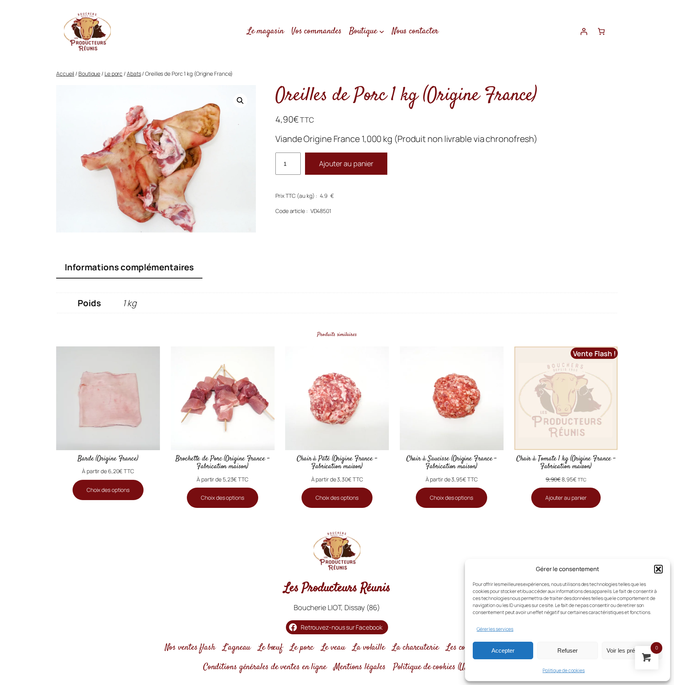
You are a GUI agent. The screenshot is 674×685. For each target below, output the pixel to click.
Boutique (89, 73)
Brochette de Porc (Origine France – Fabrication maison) (223, 463)
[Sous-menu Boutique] (381, 31)
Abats (134, 73)
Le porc (113, 73)
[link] (601, 31)
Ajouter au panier (346, 163)
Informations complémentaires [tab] (129, 267)
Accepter (502, 650)
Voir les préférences (632, 650)
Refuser (567, 650)
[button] (658, 569)
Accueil (65, 73)
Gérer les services (495, 629)
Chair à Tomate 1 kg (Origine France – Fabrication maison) (565, 463)
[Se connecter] (583, 31)
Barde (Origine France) (108, 459)
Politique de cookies (564, 670)
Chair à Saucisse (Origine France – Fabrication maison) (451, 463)
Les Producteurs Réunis (337, 588)
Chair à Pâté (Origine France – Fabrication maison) (337, 463)
